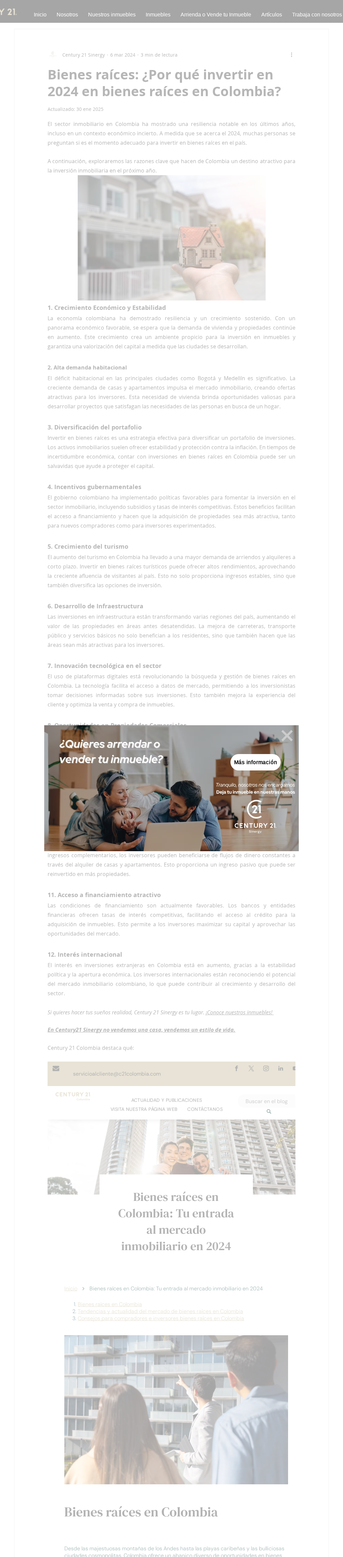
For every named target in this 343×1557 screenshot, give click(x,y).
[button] (287, 735)
